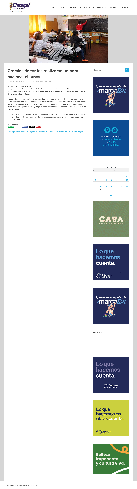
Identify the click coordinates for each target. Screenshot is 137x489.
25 (106, 186)
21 (122, 183)
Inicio (54, 7)
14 (122, 180)
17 (101, 183)
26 (111, 186)
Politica (113, 7)
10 (101, 180)
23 (95, 186)
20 (116, 183)
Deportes (124, 7)
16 (95, 183)
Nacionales (89, 7)
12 (111, 180)
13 (116, 180)
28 (122, 186)
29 (127, 186)
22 (127, 183)
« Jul (110, 195)
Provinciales (75, 7)
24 (101, 186)
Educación (101, 7)
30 (95, 190)
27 (116, 186)
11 (106, 180)
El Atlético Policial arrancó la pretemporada (70, 132)
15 (127, 180)
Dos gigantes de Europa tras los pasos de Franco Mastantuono (31, 132)
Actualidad (25, 81)
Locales (63, 7)
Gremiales (40, 81)
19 (111, 183)
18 (106, 183)
